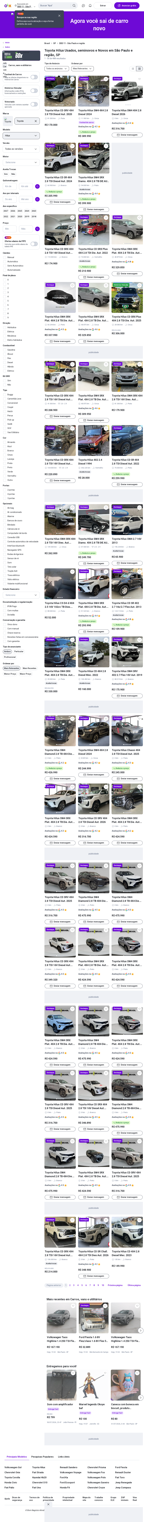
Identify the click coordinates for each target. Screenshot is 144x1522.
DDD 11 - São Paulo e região (72, 43)
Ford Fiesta (121, 1467)
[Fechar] (59, 16)
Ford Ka (64, 1477)
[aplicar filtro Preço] (37, 229)
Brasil (47, 43)
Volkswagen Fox (96, 1472)
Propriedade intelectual (68, 1498)
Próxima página (115, 1285)
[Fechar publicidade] (48, 1504)
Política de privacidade (48, 1498)
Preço (6, 223)
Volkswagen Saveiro (98, 1482)
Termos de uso (34, 1498)
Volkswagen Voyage (70, 1472)
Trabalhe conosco (98, 1498)
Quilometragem (10, 180)
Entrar (103, 5)
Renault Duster (123, 1472)
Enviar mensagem (129, 135)
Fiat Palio (9, 1487)
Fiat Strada (38, 1472)
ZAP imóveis (124, 1498)
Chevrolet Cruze (96, 1487)
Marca (6, 113)
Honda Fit (65, 1487)
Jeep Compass (123, 1487)
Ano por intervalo (11, 193)
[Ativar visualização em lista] (132, 68)
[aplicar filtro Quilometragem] (37, 186)
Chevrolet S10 (39, 1482)
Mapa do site (87, 1498)
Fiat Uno (36, 1487)
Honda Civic (10, 1482)
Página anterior (54, 1285)
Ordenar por (8, 663)
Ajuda (7, 1499)
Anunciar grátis (129, 5)
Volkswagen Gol (13, 1467)
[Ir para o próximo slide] (140, 1330)
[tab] (16, 1457)
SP (54, 43)
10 (103, 1285)
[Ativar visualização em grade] (139, 68)
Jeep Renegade (123, 1482)
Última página (134, 1285)
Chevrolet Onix (12, 1472)
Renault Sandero (68, 1467)
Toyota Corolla (12, 1477)
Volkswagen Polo (96, 1477)
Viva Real (135, 1498)
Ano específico (10, 206)
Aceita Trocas (9, 169)
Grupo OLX (113, 1498)
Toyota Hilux (38, 1467)
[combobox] (58, 5)
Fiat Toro (120, 1477)
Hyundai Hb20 (39, 1477)
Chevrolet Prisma (96, 1467)
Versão (6, 143)
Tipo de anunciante (12, 647)
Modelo (6, 130)
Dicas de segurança (17, 1498)
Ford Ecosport (67, 1482)
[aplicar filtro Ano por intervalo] (37, 199)
